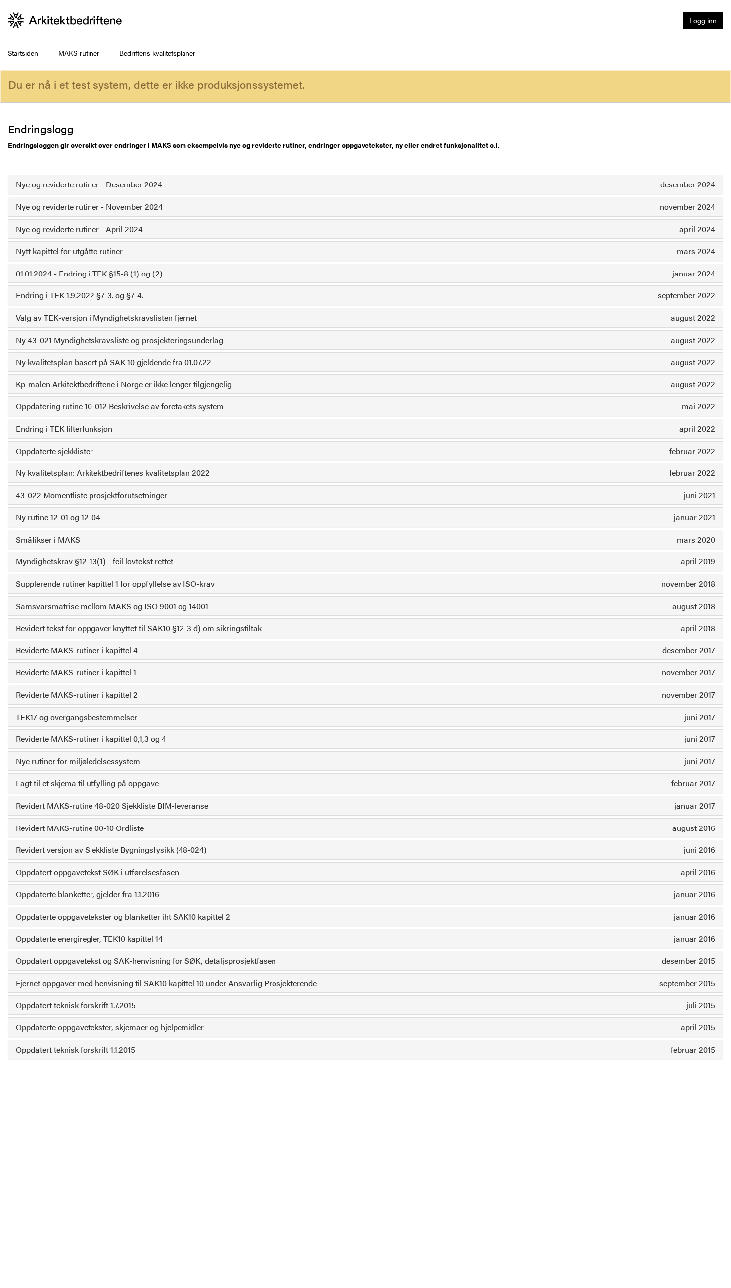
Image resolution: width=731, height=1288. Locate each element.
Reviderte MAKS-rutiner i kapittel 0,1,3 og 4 (91, 738)
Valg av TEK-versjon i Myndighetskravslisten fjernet (106, 317)
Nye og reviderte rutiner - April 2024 (79, 229)
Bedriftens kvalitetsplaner (157, 53)
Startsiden (23, 53)
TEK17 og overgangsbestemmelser (76, 717)
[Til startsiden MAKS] (65, 20)
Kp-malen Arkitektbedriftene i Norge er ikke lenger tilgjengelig (124, 384)
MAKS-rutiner (78, 53)
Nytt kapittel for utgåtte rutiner (69, 251)
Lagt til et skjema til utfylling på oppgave (87, 783)
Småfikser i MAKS (48, 539)
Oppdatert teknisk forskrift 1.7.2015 (76, 1005)
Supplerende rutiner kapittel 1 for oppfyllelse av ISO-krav (115, 583)
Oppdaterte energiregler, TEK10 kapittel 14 (89, 938)
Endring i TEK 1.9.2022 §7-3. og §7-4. (79, 295)
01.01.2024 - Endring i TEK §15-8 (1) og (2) (89, 273)
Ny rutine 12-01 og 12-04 (58, 517)
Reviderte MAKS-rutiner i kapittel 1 (76, 672)
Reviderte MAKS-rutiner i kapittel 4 (77, 650)
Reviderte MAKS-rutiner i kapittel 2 (77, 694)
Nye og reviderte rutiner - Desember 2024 (89, 184)
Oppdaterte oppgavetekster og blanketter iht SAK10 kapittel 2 (123, 916)
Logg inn (703, 20)
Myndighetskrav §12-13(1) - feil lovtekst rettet (94, 561)
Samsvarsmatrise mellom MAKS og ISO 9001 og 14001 (112, 606)
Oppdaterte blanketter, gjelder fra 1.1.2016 (87, 894)
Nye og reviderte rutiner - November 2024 (89, 206)
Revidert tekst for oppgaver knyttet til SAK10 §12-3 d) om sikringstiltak (139, 628)
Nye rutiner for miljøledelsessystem (78, 761)
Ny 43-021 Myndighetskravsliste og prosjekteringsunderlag (119, 340)
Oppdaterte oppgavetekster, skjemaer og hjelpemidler (110, 1027)
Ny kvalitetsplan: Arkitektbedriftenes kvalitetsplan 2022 (113, 472)
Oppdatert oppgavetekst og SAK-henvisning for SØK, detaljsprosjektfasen (146, 960)
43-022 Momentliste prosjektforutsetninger (91, 495)
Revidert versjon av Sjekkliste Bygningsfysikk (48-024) (111, 849)
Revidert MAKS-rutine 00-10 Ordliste (80, 827)
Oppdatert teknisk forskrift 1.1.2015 (75, 1049)
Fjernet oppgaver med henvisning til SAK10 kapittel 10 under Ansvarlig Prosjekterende (166, 983)
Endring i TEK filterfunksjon (64, 428)
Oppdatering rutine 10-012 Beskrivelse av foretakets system (120, 406)
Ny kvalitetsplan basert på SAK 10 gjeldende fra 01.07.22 (113, 362)
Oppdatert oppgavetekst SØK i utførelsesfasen (97, 872)
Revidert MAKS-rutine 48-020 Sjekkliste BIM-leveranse (112, 805)
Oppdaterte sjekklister (54, 451)
